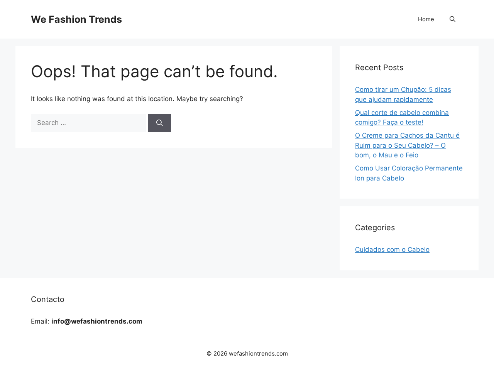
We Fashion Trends (76, 19)
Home (426, 19)
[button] (452, 19)
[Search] (159, 123)
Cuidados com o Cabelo (392, 249)
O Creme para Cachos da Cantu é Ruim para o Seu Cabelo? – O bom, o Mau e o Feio (407, 145)
